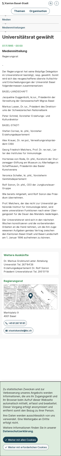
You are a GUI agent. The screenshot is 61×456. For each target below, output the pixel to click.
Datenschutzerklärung (18, 431)
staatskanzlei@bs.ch (20, 330)
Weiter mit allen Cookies (22, 439)
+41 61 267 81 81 (17, 323)
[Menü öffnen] (56, 3)
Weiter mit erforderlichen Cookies (27, 447)
